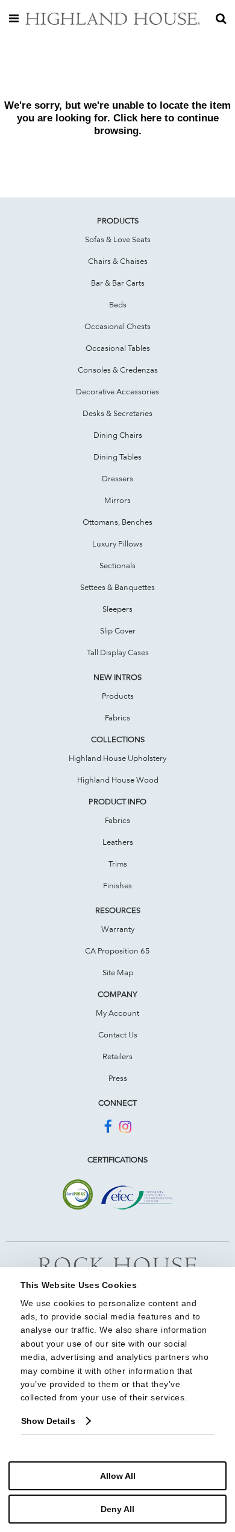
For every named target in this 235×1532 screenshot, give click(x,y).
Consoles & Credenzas (118, 369)
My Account (117, 1013)
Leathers (117, 842)
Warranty (117, 929)
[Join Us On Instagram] (125, 1128)
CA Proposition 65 (117, 950)
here (150, 118)
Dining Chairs (117, 435)
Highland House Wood (117, 779)
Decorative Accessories (117, 391)
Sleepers (117, 609)
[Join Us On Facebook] (107, 1128)
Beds (118, 304)
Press (117, 1078)
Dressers (117, 478)
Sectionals (117, 565)
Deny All (117, 1509)
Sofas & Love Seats (118, 239)
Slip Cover (118, 630)
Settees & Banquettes (117, 587)
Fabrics (117, 717)
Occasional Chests (117, 326)
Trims (117, 863)
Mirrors (117, 500)
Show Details (48, 1421)
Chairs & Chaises (118, 261)
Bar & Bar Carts (118, 282)
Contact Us (117, 1034)
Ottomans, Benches (117, 522)
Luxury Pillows (117, 543)
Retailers (117, 1056)
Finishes (117, 885)
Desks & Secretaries (117, 413)
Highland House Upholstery (117, 758)
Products (118, 695)
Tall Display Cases (118, 652)
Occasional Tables (118, 348)
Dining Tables (117, 456)
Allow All (118, 1476)
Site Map (117, 972)
